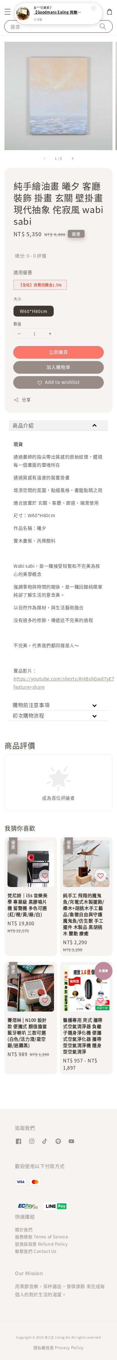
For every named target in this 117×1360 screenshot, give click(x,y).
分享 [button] (26, 400)
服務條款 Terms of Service (41, 1237)
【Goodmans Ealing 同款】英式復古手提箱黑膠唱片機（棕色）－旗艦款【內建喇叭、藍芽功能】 (59, 12)
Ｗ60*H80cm (33, 311)
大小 (18, 298)
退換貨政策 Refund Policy (41, 1244)
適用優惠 (23, 272)
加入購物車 (58, 367)
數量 (18, 323)
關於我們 (23, 1229)
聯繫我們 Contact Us (36, 1251)
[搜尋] (102, 26)
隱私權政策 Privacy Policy (58, 1347)
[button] (7, 11)
